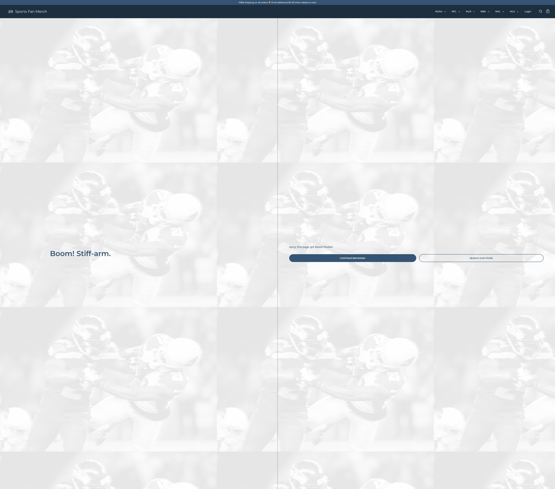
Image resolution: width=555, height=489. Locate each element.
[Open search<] (540, 11)
